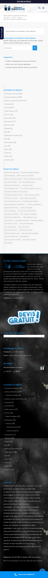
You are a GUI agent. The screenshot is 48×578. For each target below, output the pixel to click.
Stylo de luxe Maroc (23, 227)
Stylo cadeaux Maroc (10, 227)
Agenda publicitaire (10, 175)
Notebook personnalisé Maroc (13, 217)
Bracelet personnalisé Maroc (12, 185)
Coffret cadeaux (9, 111)
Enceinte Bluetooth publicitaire (30, 201)
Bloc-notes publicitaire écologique (33, 179)
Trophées (7, 160)
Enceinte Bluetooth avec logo (12, 201)
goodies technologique (26, 207)
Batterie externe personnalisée (25, 175)
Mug (6, 132)
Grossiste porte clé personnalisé (27, 210)
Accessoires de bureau (12, 93)
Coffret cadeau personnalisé (31, 195)
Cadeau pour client (27, 185)
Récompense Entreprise (26, 223)
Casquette (8, 104)
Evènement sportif (12, 427)
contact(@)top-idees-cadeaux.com (20, 355)
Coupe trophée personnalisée (28, 198)
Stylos (6, 149)
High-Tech (8, 125)
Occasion (8, 423)
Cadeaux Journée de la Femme (14, 100)
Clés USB (8, 107)
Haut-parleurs (9, 121)
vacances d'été (11, 431)
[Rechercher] (38, 7)
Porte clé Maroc (9, 220)
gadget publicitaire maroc (11, 207)
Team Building (8, 242)
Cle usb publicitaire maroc (12, 188)
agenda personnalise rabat (12, 172)
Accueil (14, 17)
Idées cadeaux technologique (29, 214)
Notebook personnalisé (12, 135)
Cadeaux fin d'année (12, 395)
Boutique (19, 17)
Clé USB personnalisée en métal (13, 195)
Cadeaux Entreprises (11, 97)
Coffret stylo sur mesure (11, 198)
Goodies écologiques (10, 210)
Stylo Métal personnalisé (25, 230)
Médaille (7, 128)
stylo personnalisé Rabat (11, 236)
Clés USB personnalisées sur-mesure (31, 188)
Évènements (8, 118)
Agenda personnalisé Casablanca (30, 172)
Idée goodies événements (12, 214)
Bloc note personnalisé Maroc (27, 182)
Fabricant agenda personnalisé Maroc (15, 204)
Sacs (6, 146)
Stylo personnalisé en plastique (30, 233)
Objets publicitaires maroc (30, 217)
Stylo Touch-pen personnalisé (13, 239)
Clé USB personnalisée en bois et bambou (16, 191)
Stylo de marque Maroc (11, 230)
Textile (7, 156)
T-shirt (6, 153)
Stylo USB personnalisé (29, 239)
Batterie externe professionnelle (13, 179)
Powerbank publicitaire (37, 220)
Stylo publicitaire (24, 236)
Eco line (7, 114)
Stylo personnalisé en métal (12, 233)
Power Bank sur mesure (11, 223)
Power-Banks (9, 142)
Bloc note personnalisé (11, 182)
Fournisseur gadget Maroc (34, 204)
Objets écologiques (12, 416)
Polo (6, 139)
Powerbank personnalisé (22, 220)
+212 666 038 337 (18, 352)
